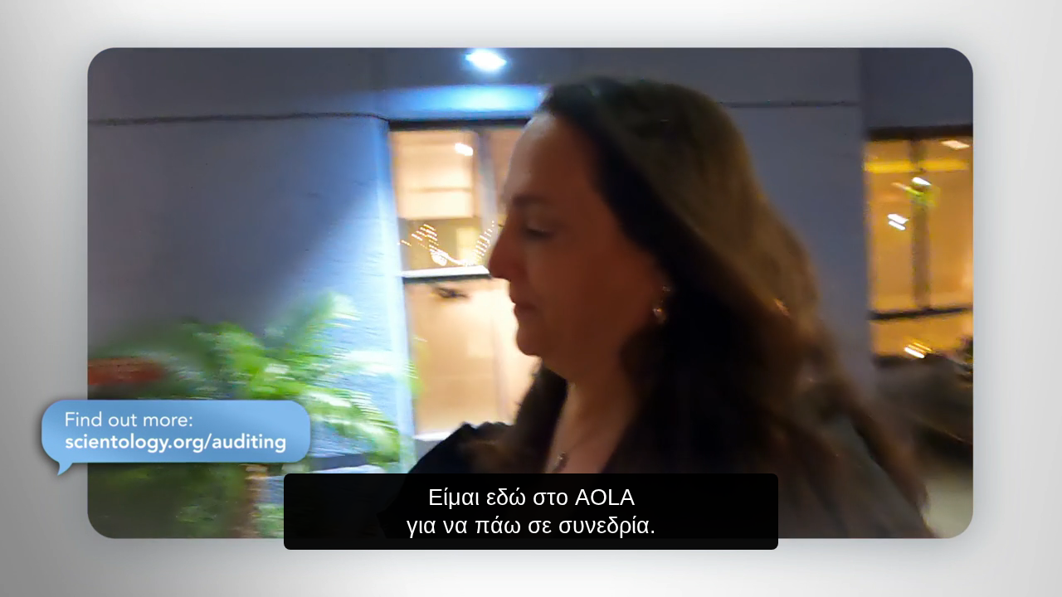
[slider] (564, 581)
